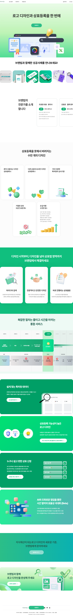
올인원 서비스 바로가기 (14, 476)
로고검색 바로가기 (13, 400)
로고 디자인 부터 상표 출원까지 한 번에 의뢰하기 (52, 440)
